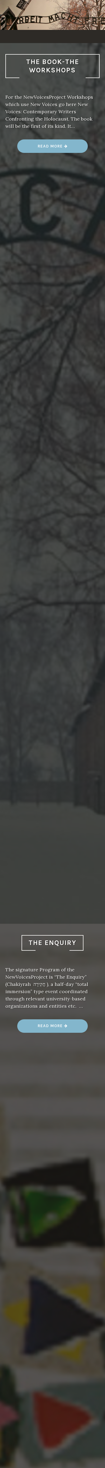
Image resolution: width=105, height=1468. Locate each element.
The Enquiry (52, 943)
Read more (53, 148)
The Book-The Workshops (52, 66)
